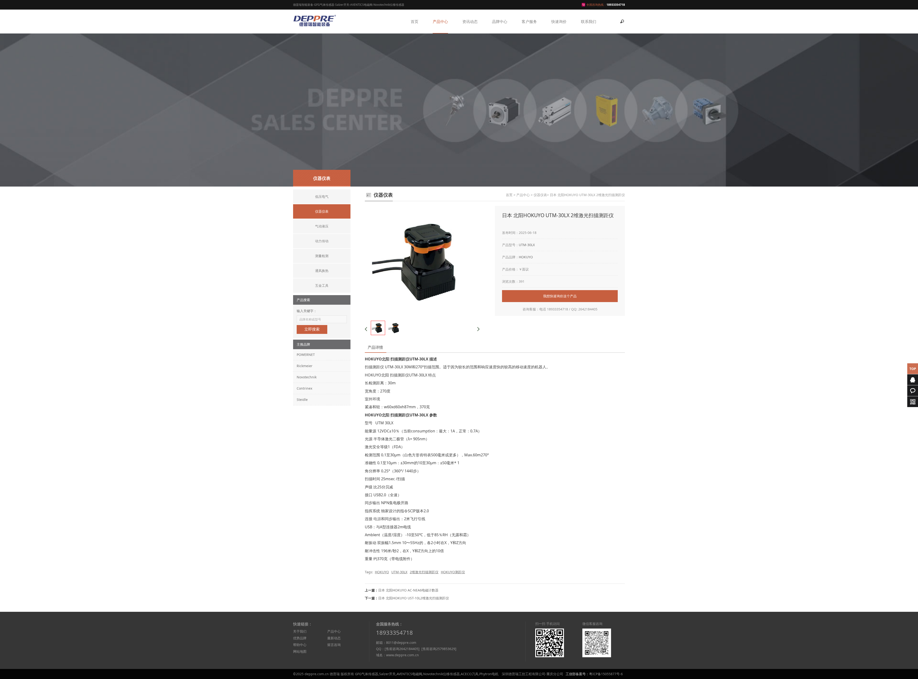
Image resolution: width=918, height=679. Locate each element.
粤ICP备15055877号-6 (606, 674)
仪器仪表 (540, 195)
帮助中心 (299, 644)
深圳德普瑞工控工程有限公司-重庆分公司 (532, 674)
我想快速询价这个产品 (560, 296)
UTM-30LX (527, 245)
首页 (414, 21)
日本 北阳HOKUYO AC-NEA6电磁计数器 (408, 590)
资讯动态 (470, 21)
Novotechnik (307, 377)
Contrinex (304, 388)
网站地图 (299, 651)
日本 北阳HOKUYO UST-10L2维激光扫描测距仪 (413, 598)
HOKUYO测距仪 (453, 572)
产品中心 (440, 21)
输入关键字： (307, 311)
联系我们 (588, 21)
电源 (377, 518)
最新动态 (334, 638)
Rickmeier (304, 366)
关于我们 (299, 631)
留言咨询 (334, 644)
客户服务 (529, 21)
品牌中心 (499, 21)
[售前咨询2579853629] (438, 648)
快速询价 (559, 21)
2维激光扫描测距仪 (424, 572)
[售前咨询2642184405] (402, 648)
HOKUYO (526, 257)
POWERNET (306, 354)
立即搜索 (312, 329)
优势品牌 (299, 638)
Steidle (302, 399)
